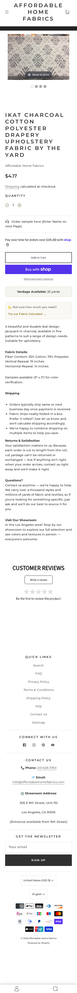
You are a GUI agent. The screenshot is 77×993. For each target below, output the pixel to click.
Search (38, 665)
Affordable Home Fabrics (38, 12)
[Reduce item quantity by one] (7, 206)
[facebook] (24, 745)
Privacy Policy (38, 682)
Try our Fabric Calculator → (27, 313)
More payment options (38, 278)
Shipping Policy (38, 698)
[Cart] (67, 12)
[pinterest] (43, 745)
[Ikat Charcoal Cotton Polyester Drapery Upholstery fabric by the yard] (32, 86)
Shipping (12, 186)
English (37, 894)
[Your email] (38, 847)
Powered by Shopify (39, 943)
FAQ (38, 673)
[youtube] (52, 745)
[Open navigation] (10, 12)
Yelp (38, 706)
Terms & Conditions (39, 690)
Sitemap (38, 722)
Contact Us (38, 714)
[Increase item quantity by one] (19, 206)
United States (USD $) (37, 880)
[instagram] (33, 745)
